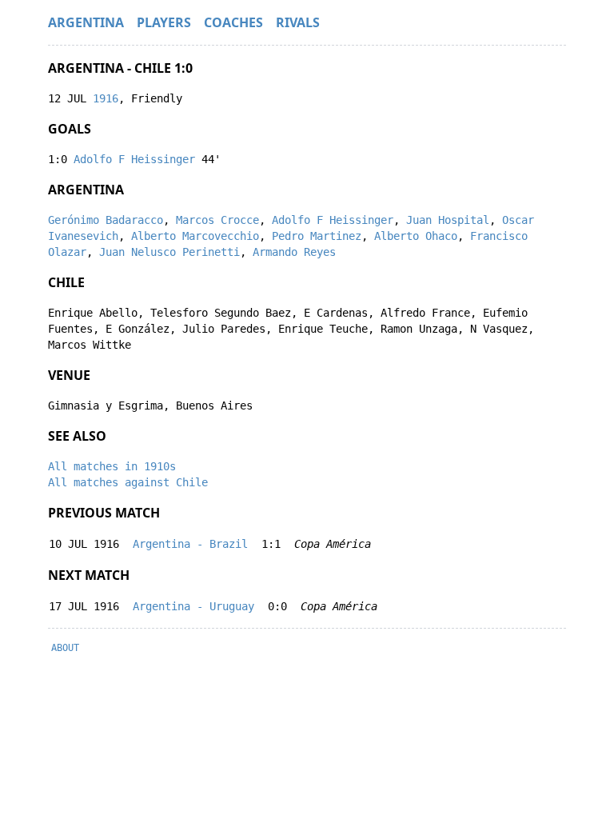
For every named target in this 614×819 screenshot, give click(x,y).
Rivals (298, 22)
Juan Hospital (447, 220)
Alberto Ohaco (415, 236)
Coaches (233, 22)
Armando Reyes (294, 252)
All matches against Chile (128, 482)
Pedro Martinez (316, 236)
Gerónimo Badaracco (105, 220)
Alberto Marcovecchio (195, 236)
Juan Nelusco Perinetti (169, 252)
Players (164, 22)
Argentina (86, 22)
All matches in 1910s (112, 466)
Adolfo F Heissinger (134, 159)
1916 (105, 98)
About (65, 647)
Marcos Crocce (217, 220)
